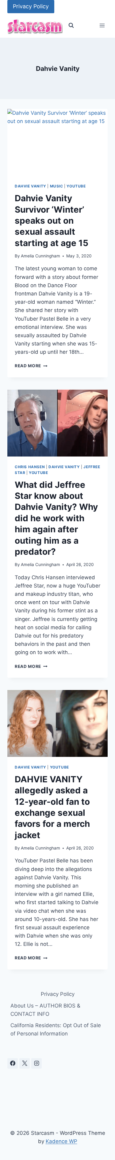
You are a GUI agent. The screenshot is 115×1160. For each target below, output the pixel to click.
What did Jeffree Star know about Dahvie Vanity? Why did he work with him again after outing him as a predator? (56, 518)
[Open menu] (102, 25)
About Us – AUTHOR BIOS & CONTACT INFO (45, 1010)
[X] (24, 1063)
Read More (31, 365)
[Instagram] (36, 1063)
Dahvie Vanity (30, 186)
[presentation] (57, 142)
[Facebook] (12, 1063)
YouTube (76, 186)
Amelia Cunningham (40, 255)
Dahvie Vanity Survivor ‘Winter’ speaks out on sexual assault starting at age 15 (51, 220)
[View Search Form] (71, 25)
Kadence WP (61, 1141)
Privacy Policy (31, 6)
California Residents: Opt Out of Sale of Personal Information (55, 1029)
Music (56, 186)
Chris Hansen (30, 466)
